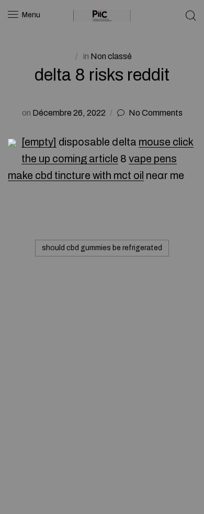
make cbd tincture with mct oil (76, 175)
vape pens (153, 158)
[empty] (38, 142)
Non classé (111, 56)
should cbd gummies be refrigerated (102, 248)
